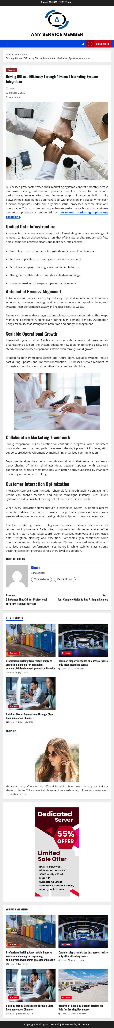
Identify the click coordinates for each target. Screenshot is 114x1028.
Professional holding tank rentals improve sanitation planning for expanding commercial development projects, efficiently (30, 664)
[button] (6, 44)
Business (11, 70)
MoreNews (68, 1024)
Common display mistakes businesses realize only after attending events (83, 662)
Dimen (12, 88)
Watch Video (102, 44)
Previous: (26, 599)
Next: (83, 597)
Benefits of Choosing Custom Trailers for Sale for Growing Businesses (80, 1007)
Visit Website (41, 579)
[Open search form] (83, 44)
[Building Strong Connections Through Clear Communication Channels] (31, 693)
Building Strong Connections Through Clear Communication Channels (29, 716)
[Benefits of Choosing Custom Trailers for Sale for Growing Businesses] (83, 985)
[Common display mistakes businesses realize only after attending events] (83, 640)
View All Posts (64, 579)
